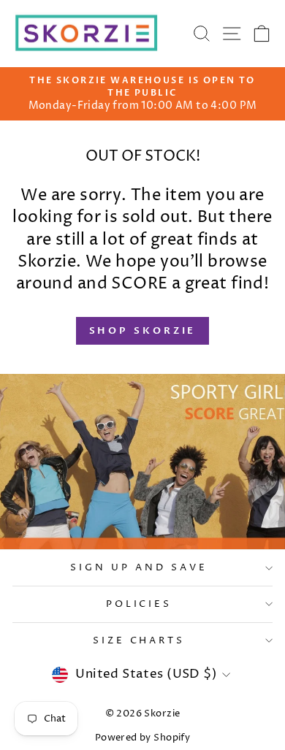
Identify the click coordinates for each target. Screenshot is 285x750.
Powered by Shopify (142, 738)
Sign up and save (139, 567)
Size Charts (139, 640)
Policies (139, 604)
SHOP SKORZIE (143, 330)
